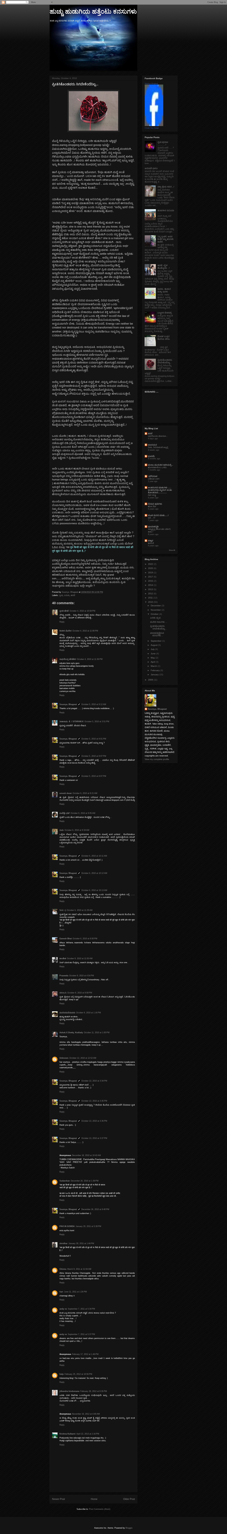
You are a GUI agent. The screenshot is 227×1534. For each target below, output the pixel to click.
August (154, 645)
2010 (151, 602)
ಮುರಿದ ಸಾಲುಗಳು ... (158, 622)
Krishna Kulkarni (67, 1434)
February (155, 670)
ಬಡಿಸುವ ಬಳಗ (153, 479)
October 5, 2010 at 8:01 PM (93, 739)
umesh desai (65, 793)
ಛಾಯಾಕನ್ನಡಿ (153, 526)
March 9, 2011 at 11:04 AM (79, 1269)
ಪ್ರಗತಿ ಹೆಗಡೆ (64, 611)
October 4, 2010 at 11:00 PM (85, 631)
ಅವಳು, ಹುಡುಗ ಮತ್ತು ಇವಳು (164, 290)
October (155, 614)
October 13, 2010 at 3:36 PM (94, 1121)
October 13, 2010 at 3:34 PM (94, 1081)
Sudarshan (64, 1181)
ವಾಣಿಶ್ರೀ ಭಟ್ (64, 813)
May (153, 657)
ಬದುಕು (66, 595)
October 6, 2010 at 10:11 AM (94, 856)
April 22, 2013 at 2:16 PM (87, 1434)
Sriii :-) (62, 910)
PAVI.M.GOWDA (67, 1226)
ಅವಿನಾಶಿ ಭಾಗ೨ (151, 168)
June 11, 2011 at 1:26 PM (75, 1292)
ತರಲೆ (150, 433)
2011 (150, 597)
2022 (151, 564)
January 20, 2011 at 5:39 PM (88, 1226)
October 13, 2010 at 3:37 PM (94, 1138)
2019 (151, 572)
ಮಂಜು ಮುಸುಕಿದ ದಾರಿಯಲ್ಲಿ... (160, 465)
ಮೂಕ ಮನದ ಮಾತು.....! (158, 515)
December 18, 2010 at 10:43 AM (86, 1155)
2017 (151, 576)
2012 (151, 593)
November (156, 610)
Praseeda (63, 975)
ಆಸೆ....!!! (151, 518)
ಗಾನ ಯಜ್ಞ (152, 495)
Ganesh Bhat (65, 938)
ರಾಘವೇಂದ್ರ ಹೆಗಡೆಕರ (67, 659)
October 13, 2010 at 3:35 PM (94, 1101)
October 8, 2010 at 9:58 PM (79, 993)
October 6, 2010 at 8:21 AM (85, 793)
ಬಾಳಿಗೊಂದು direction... (158, 436)
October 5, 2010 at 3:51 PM (96, 721)
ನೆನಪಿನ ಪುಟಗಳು (155, 504)
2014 (151, 585)
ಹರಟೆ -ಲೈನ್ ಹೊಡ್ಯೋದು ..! (164, 266)
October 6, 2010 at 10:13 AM (94, 890)
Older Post (129, 1499)
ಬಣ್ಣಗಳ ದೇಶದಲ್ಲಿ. (165, 312)
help (61, 1374)
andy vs (63, 1309)
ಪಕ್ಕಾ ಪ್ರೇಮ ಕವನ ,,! (166, 186)
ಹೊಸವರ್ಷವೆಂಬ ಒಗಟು (157, 467)
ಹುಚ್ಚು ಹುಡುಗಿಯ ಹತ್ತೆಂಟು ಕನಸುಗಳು (93, 11)
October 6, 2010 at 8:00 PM (85, 938)
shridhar (63, 1243)
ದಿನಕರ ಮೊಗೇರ (65, 631)
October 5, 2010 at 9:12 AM (93, 704)
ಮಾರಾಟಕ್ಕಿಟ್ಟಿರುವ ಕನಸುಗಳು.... (157, 634)
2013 (151, 589)
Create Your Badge (152, 128)
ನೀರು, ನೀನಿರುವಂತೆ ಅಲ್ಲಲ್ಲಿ (158, 447)
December (156, 605)
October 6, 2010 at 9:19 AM (77, 830)
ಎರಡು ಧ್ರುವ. (155, 618)
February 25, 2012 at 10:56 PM (78, 1374)
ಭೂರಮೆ (151, 456)
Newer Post (58, 1499)
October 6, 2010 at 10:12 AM (94, 873)
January (155, 674)
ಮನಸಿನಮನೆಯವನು (67, 1012)
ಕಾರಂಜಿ (151, 543)
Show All (172, 550)
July (153, 649)
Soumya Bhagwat (151, 83)
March (154, 666)
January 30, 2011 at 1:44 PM (81, 1243)
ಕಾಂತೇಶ (62, 958)
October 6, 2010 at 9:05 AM (83, 813)
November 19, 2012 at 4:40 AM (86, 1414)
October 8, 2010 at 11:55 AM (79, 958)
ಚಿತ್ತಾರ (150, 540)
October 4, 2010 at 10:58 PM (82, 611)
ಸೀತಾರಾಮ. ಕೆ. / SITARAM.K (71, 721)
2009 (151, 680)
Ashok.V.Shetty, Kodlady (71, 1032)
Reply (62, 622)
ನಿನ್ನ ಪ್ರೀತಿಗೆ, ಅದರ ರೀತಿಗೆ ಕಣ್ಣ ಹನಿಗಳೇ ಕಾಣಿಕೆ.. (166, 239)
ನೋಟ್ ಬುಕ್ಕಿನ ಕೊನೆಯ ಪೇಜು (164, 337)
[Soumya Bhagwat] (154, 125)
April (153, 662)
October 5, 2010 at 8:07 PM (93, 756)
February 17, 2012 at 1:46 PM (85, 1354)
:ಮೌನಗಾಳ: (153, 476)
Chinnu (62, 1269)
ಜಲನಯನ (152, 445)
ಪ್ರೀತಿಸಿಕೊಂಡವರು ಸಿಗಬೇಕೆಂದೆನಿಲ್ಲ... (165, 361)
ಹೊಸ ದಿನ (152, 506)
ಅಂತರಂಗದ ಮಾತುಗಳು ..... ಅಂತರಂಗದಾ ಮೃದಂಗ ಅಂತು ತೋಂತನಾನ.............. (160, 490)
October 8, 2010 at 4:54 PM (81, 975)
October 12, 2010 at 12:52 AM (82, 1058)
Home (94, 1499)
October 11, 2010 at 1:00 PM (96, 1032)
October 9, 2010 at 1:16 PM (88, 1012)
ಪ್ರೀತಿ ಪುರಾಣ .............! (163, 143)
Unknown (63, 1058)
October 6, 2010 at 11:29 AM (79, 910)
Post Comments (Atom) (99, 1509)
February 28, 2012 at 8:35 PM (93, 1391)
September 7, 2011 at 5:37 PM (81, 1334)
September (156, 641)
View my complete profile (157, 759)
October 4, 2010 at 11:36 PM (90, 659)
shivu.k (62, 993)
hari (61, 1292)
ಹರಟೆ (73, 595)
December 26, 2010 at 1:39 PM (85, 1181)
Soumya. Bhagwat (68, 704)
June (153, 653)
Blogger (129, 1528)
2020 (151, 568)
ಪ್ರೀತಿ (61, 595)
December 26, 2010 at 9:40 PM (95, 1209)
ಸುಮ (61, 830)
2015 (151, 581)
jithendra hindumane (69, 1391)
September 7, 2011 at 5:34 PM (81, 1309)
